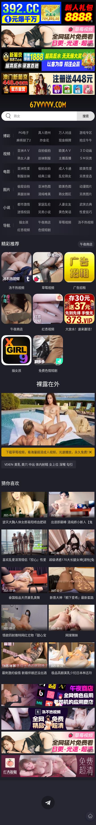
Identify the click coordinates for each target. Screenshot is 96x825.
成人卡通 (65, 168)
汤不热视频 (86, 222)
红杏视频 (23, 230)
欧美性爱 (85, 168)
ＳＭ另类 (85, 158)
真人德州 (44, 132)
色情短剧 (44, 230)
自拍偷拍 (44, 150)
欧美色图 (65, 186)
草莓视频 (65, 222)
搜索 (86, 116)
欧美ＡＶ (65, 150)
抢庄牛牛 (85, 140)
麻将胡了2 (24, 140)
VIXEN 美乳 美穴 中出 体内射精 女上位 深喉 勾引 (38, 464)
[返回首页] (90, 816)
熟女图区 (65, 194)
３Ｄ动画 (85, 150)
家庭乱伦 (44, 204)
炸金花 (44, 140)
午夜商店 (44, 222)
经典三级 (44, 176)
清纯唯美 (44, 194)
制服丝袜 (23, 176)
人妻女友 (65, 204)
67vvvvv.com (48, 104)
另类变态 (85, 176)
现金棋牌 (65, 140)
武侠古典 (85, 204)
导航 (6, 225)
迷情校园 (23, 212)
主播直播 (65, 158)
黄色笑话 (65, 212)
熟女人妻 (23, 158)
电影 (6, 171)
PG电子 (24, 132)
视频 (6, 153)
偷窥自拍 (23, 186)
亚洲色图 (44, 186)
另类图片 (85, 194)
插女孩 (23, 222)
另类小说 (44, 212)
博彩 (6, 135)
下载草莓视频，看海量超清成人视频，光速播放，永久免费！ (48, 452)
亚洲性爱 (23, 168)
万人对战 (65, 132)
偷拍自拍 (44, 168)
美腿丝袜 (23, 194)
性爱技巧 (85, 212)
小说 (6, 207)
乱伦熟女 (65, 176)
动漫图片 (85, 186)
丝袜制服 (44, 158)
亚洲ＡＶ (23, 150)
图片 (6, 189)
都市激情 (23, 204)
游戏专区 (85, 132)
